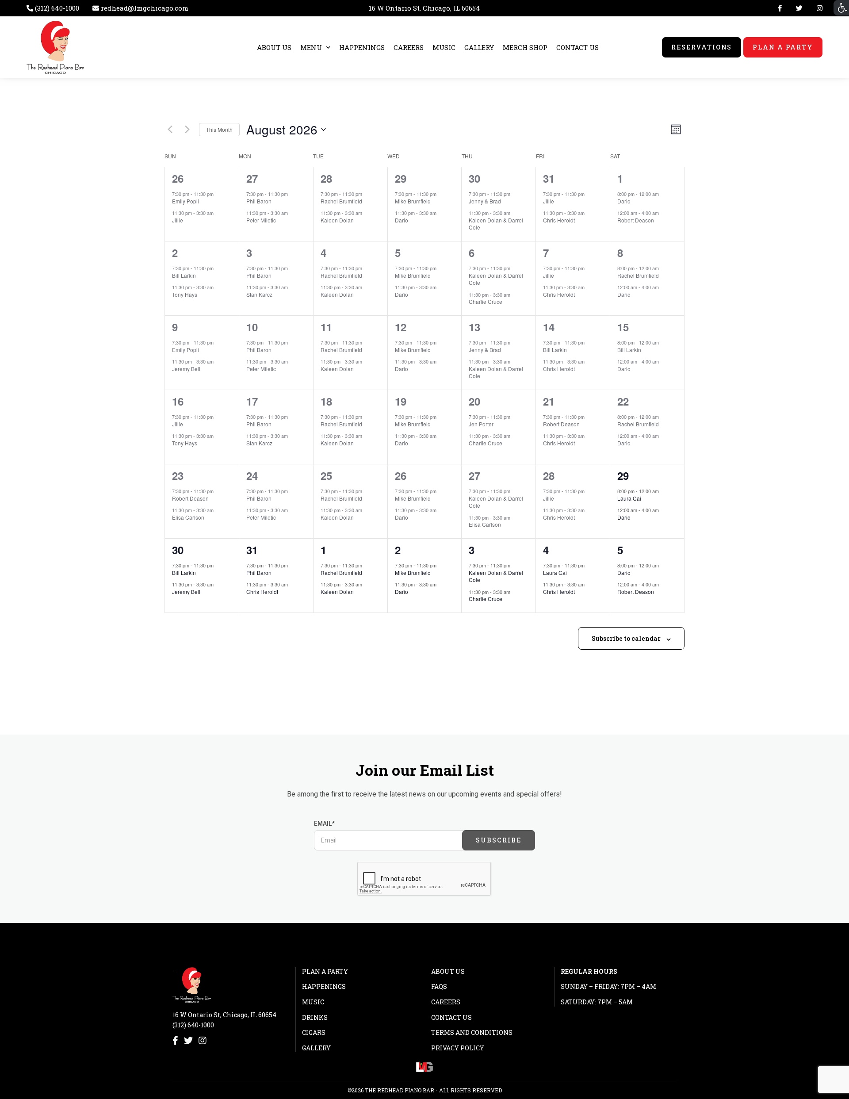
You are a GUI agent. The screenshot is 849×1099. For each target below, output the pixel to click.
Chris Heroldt (559, 220)
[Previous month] (169, 129)
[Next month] (187, 129)
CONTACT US (577, 47)
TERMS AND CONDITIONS (471, 1032)
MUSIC (443, 47)
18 (326, 401)
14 (549, 326)
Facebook (780, 8)
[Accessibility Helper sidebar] (841, 7)
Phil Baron (259, 201)
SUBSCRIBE (498, 840)
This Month (219, 129)
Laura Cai (629, 498)
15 (623, 326)
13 (474, 326)
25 (326, 475)
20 (474, 401)
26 (178, 178)
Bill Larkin (184, 275)
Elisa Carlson (188, 517)
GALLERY (479, 47)
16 (178, 401)
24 (252, 475)
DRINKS (315, 1017)
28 (326, 178)
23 (178, 475)
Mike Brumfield (413, 201)
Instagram (817, 8)
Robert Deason (635, 220)
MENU (311, 47)
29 (400, 178)
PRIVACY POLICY (457, 1048)
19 (400, 401)
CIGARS (313, 1032)
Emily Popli (185, 201)
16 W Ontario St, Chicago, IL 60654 (424, 8)
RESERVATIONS (701, 47)
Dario (401, 220)
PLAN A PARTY (783, 47)
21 (549, 401)
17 (252, 401)
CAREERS (409, 47)
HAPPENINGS (362, 47)
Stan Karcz (259, 294)
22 (623, 401)
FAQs (439, 986)
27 (252, 178)
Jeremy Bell (186, 368)
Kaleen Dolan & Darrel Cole (496, 223)
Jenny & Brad (485, 201)
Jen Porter (481, 424)
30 (474, 178)
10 (252, 326)
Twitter (799, 8)
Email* (324, 823)
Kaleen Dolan (337, 220)
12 (400, 326)
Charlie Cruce (485, 301)
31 (549, 178)
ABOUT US (274, 47)
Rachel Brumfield (341, 201)
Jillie (177, 220)
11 (326, 326)
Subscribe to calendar (626, 638)
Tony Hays (184, 294)
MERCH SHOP (525, 47)
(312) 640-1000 (193, 1025)
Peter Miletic (261, 220)
